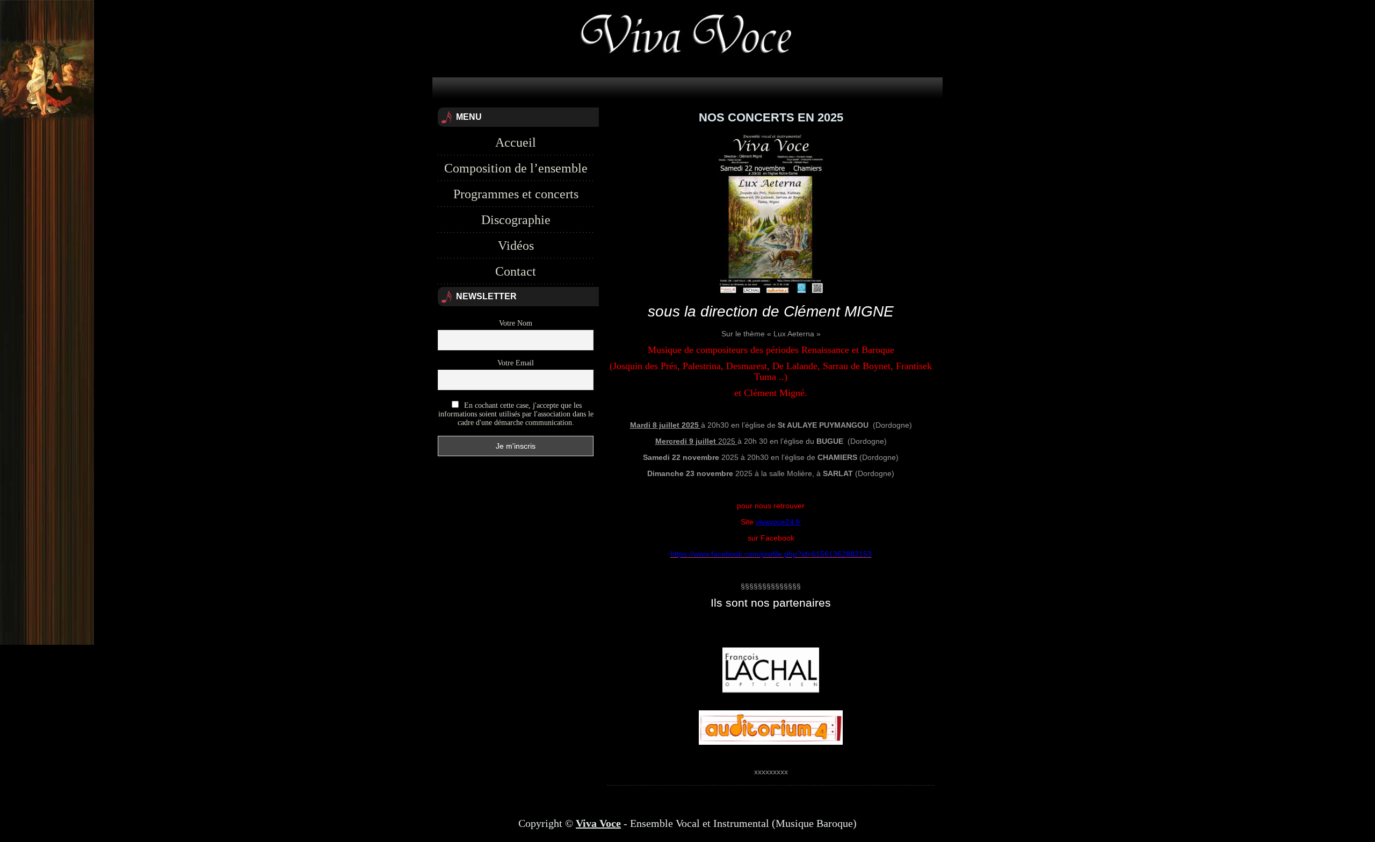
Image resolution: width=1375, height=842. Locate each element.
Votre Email (515, 363)
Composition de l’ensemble (516, 168)
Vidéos (516, 246)
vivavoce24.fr (778, 521)
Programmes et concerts (515, 194)
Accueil (515, 142)
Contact (515, 271)
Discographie (516, 220)
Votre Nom (515, 323)
